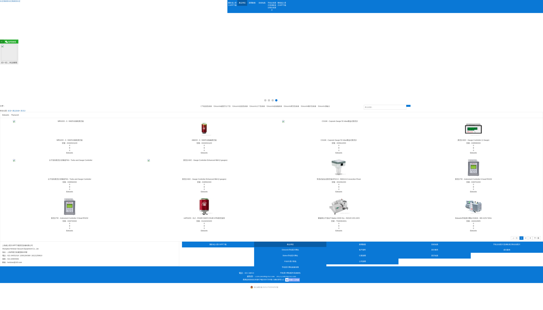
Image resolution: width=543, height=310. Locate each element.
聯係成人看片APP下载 (282, 4)
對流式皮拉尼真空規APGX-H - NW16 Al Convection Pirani (339, 179)
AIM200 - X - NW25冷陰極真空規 (204, 140)
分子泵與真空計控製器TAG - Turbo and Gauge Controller (69, 179)
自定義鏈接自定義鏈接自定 (10, 1)
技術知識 (262, 3)
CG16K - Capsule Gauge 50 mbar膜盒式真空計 (339, 140)
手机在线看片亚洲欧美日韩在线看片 (272, 6)
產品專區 (242, 3)
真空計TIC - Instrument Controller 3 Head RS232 (69, 218)
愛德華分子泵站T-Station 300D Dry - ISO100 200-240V (339, 218)
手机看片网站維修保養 (290, 267)
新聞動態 (252, 3)
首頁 (9, 111)
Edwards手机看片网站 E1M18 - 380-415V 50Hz (473, 218)
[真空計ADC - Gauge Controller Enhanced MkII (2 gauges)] (204, 167)
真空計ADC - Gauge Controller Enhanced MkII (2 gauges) (204, 179)
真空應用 (434, 250)
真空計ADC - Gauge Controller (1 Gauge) (473, 140)
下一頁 (536, 238)
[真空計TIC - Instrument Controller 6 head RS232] (473, 167)
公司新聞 (362, 261)
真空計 (23, 111)
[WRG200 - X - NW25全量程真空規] (69, 128)
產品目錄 (15, 111)
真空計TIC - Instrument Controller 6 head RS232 (473, 179)
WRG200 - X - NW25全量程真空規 (70, 140)
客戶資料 (362, 250)
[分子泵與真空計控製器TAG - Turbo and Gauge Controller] (69, 167)
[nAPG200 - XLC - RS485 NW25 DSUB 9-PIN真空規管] (204, 206)
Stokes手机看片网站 (290, 256)
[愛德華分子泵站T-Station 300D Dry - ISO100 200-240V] (338, 206)
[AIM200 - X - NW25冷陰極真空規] (204, 128)
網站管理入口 (279, 280)
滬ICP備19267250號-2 (265, 280)
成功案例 (506, 250)
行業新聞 (362, 256)
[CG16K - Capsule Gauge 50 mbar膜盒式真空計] (338, 128)
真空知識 (434, 256)
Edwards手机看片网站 (290, 250)
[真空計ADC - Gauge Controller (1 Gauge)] (473, 128)
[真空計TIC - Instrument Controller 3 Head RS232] (69, 206)
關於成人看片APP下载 (232, 4)
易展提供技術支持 (249, 280)
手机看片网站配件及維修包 (290, 273)
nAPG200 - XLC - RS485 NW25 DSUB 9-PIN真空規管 (204, 218)
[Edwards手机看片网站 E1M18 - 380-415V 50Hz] (473, 206)
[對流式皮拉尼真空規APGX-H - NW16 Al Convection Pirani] (338, 167)
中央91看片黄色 (290, 261)
